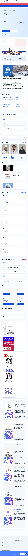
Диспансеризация (13, 3)
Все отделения (23, 192)
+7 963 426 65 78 (6, 202)
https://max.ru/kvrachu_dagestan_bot (19, 467)
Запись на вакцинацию (20, 303)
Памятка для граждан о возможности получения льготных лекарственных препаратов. (12, 312)
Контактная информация (6, 544)
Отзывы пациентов (17, 540)
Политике (15, 554)
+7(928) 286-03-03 (6, 223)
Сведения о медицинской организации (6, 539)
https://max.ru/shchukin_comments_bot (23, 432)
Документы (16, 543)
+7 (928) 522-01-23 (6, 21)
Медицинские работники (6, 542)
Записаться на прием (7, 294)
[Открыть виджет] (25, 553)
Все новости (24, 162)
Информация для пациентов (6, 541)
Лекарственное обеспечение (6, 545)
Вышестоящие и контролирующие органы (20, 545)
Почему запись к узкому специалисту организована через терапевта (12, 317)
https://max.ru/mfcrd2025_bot (18, 509)
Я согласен (22, 553)
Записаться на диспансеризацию (8, 303)
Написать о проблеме (7, 44)
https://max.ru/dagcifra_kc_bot (18, 445)
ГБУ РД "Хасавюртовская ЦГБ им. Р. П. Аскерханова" (14, 0)
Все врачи (24, 142)
